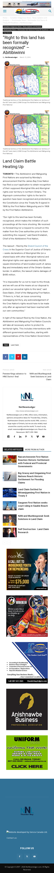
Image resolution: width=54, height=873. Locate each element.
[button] (4, 11)
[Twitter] (12, 357)
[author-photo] (27, 403)
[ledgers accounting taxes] (27, 662)
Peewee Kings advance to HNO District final (14, 375)
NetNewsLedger (11, 57)
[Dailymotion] (9, 436)
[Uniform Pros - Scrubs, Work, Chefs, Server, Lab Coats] (27, 752)
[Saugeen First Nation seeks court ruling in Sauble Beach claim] (10, 506)
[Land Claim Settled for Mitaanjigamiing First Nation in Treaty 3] (10, 492)
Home (5, 18)
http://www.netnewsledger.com (27, 411)
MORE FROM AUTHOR (34, 450)
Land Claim (15, 345)
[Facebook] (5, 357)
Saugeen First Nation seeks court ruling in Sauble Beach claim (33, 505)
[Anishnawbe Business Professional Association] (27, 709)
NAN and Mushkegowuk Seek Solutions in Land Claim (40, 376)
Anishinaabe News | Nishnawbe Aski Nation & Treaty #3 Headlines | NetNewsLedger (25, 21)
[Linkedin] (24, 357)
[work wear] (27, 616)
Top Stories (7, 33)
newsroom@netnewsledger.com (32, 838)
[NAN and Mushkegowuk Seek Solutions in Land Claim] (10, 520)
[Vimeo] (38, 436)
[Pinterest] (18, 357)
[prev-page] (4, 542)
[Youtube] (44, 436)
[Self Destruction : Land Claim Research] (10, 532)
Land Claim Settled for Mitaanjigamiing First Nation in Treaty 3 (34, 492)
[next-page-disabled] (9, 542)
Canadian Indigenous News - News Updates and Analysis (22, 27)
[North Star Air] (27, 4)
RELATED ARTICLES (13, 450)
